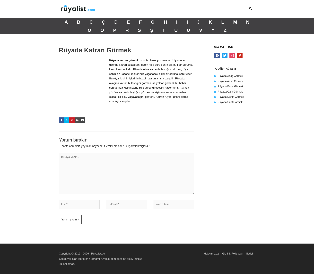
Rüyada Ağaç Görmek (230, 76)
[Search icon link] (250, 9)
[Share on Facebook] (61, 120)
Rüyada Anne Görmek (230, 81)
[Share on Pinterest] (72, 120)
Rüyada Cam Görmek (230, 91)
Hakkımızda (211, 253)
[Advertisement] (83, 79)
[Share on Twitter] (66, 120)
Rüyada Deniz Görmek (231, 96)
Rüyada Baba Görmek (230, 86)
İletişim (250, 253)
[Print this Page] (77, 120)
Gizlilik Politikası (232, 253)
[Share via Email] (82, 120)
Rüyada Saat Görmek (230, 102)
